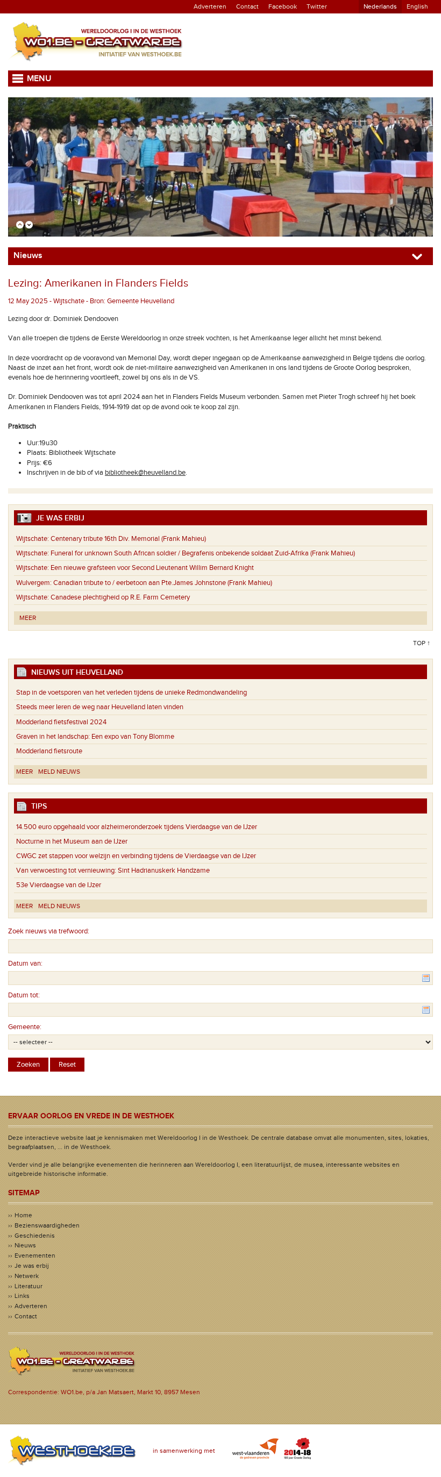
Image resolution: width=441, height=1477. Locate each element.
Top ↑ (421, 643)
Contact (247, 6)
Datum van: (25, 963)
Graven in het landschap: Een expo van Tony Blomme (95, 736)
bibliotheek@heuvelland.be (145, 472)
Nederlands (380, 6)
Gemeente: (24, 1027)
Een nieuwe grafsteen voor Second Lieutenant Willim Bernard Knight (135, 567)
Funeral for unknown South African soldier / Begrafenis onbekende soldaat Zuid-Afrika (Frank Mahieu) (185, 553)
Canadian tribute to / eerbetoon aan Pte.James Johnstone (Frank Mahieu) (144, 583)
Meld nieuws (59, 771)
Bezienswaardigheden (47, 1225)
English (417, 6)
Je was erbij (32, 1265)
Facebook (282, 6)
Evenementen (35, 1255)
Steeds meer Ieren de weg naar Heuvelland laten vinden (99, 707)
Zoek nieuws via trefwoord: (48, 931)
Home (23, 1215)
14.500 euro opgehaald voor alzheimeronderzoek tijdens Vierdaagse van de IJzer (136, 827)
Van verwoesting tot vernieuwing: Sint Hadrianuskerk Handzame (115, 870)
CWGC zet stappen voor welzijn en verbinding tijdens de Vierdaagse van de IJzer (136, 856)
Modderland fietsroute (49, 751)
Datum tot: (24, 995)
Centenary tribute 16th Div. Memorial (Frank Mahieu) (111, 538)
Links (22, 1296)
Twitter (317, 6)
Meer (27, 618)
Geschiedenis (35, 1235)
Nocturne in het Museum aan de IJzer (71, 841)
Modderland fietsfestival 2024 (61, 722)
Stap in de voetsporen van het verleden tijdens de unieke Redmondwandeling (131, 692)
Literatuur (28, 1286)
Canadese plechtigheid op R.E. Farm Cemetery (103, 597)
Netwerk (27, 1276)
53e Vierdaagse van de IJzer (58, 885)
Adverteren (210, 6)
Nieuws (25, 1245)
